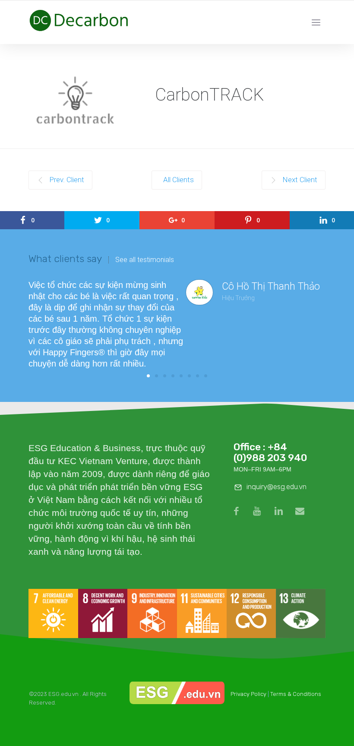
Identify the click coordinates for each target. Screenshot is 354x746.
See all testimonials (144, 259)
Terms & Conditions (295, 694)
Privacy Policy (248, 694)
